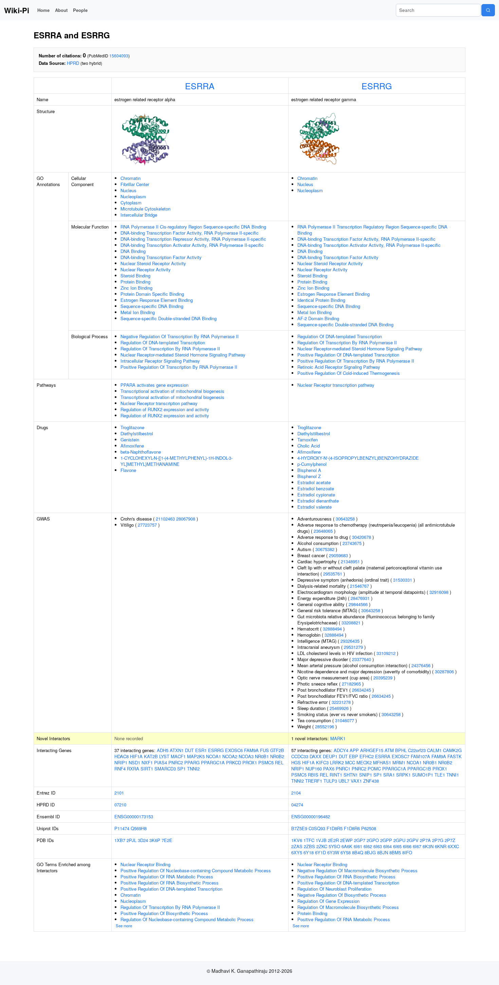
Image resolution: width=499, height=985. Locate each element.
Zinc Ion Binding (136, 288)
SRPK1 (403, 774)
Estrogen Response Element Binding (157, 300)
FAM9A (251, 750)
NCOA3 (246, 756)
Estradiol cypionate (316, 494)
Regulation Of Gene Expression (328, 901)
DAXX (315, 756)
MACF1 (178, 756)
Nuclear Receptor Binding (145, 864)
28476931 (360, 598)
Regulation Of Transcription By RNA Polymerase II (170, 348)
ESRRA (200, 85)
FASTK (454, 756)
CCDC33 (299, 756)
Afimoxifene (132, 445)
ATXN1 (177, 750)
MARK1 (338, 738)
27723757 (147, 525)
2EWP (346, 840)
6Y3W (333, 852)
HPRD (73, 63)
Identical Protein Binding (321, 300)
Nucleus (128, 190)
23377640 (361, 659)
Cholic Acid (308, 445)
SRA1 (389, 774)
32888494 (332, 628)
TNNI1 (452, 774)
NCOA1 (213, 756)
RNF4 (120, 768)
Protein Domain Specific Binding (152, 294)
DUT (189, 750)
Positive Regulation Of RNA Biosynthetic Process (170, 882)
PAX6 (328, 768)
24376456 (420, 665)
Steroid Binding (135, 275)
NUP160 (314, 768)
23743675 (352, 543)
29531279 (353, 647)
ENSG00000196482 (310, 816)
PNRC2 (175, 762)
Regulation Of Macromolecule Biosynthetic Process (348, 907)
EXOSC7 (400, 756)
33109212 (385, 653)
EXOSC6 (234, 750)
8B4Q (357, 852)
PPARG (192, 762)
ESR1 (201, 750)
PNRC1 (343, 768)
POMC (374, 768)
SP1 (181, 768)
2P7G (437, 840)
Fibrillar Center (135, 184)
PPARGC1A (213, 762)
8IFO (407, 852)
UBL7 (343, 781)
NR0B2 (277, 756)
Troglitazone (132, 427)
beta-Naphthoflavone (141, 452)
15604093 (118, 55)
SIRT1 (147, 768)
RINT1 (336, 774)
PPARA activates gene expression (154, 385)
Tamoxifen (307, 439)
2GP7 (359, 840)
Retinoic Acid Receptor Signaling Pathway (338, 367)
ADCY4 (341, 750)
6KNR (440, 846)
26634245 (361, 690)
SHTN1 (351, 774)
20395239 (382, 677)
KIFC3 (322, 762)
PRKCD (233, 762)
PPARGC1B (419, 768)
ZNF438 (371, 781)
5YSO (334, 846)
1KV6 (296, 840)
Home (43, 10)
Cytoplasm (131, 202)
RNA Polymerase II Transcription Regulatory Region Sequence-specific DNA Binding (372, 229)
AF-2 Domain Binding (318, 318)
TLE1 (440, 774)
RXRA (133, 768)
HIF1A (136, 756)
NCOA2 (229, 756)
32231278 (341, 702)
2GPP (386, 840)
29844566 (358, 604)
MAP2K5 (196, 756)
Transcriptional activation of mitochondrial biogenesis (172, 391)
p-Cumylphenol (312, 464)
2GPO (373, 840)
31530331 (402, 580)
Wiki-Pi (16, 10)
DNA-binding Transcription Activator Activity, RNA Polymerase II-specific (192, 245)
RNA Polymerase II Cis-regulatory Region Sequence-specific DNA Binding (193, 226)
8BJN (382, 852)
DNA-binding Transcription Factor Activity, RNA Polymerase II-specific (190, 233)
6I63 (377, 846)
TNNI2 (193, 768)
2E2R (333, 840)
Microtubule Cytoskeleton (145, 208)
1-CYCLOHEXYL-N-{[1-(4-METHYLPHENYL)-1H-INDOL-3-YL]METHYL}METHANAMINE (177, 461)
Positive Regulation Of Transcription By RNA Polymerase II (179, 367)
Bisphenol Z (309, 476)
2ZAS (296, 846)
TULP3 (330, 781)
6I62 (368, 846)
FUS (264, 750)
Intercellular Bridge (139, 215)
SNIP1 (365, 774)
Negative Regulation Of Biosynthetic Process (341, 895)
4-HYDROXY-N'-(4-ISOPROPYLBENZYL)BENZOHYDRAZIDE (358, 458)
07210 (120, 804)
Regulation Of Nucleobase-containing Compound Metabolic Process (187, 919)
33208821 (351, 622)
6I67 (417, 846)
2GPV (413, 840)
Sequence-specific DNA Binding (152, 306)
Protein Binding (135, 281)
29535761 (332, 573)
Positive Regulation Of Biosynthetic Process (164, 913)
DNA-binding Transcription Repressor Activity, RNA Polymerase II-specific (193, 239)
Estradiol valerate (314, 507)
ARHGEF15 (371, 750)
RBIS (313, 774)
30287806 (444, 671)
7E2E (167, 840)
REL (279, 762)
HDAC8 (121, 756)
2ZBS (309, 846)
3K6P (154, 840)
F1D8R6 (352, 828)
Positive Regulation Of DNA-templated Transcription (348, 354)
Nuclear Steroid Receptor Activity (153, 263)
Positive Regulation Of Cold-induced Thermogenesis (348, 373)
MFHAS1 (382, 762)
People (80, 10)
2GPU (399, 840)
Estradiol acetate (314, 482)
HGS (296, 762)
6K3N (428, 846)
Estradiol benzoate (315, 488)
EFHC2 (366, 756)
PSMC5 (266, 762)
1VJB (321, 840)
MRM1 (398, 762)
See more (124, 925)
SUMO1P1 (422, 774)
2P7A (425, 840)
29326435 (349, 641)
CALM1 (434, 750)
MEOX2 (364, 762)
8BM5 (395, 852)
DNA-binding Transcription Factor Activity (161, 257)
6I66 (407, 846)
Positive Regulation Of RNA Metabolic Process (167, 876)
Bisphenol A (309, 470)
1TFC (308, 840)
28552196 (324, 726)
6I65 (397, 846)
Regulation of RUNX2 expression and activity (165, 409)
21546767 (359, 586)
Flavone (128, 470)
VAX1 (356, 781)
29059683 (338, 555)
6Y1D (320, 852)
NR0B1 (262, 756)
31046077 (344, 720)
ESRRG (377, 85)
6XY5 (296, 852)
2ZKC (321, 846)
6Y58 (345, 852)
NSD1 (134, 762)
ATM (389, 750)
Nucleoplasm (133, 196)
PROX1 (249, 762)
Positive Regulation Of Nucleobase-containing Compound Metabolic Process (196, 870)
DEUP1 (330, 756)
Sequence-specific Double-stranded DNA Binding (169, 318)
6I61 (358, 846)
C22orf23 (417, 750)
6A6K (346, 846)
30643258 (345, 518)
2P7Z (450, 840)
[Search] (488, 10)
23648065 (323, 531)
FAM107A (420, 756)
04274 (297, 804)
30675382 (324, 549)
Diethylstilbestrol (137, 433)
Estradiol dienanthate (318, 500)
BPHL (401, 750)
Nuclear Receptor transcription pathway (159, 403)
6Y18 (308, 852)
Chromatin (131, 178)
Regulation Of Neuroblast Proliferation (334, 889)
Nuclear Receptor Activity (146, 269)
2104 (296, 792)
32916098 (438, 592)
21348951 (350, 561)
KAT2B (151, 756)
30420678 (361, 537)
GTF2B (277, 750)
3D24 (143, 840)
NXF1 (147, 762)
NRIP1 (120, 762)
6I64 (387, 846)
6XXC (453, 846)
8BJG (370, 852)
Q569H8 (139, 828)
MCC (350, 762)
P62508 (368, 828)
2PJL (131, 840)
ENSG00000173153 (133, 816)
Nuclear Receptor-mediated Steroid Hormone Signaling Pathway (183, 354)
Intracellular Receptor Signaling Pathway (160, 361)
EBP (353, 756)
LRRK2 (337, 762)
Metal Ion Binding (138, 312)
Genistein (130, 439)
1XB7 (119, 840)
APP (354, 750)
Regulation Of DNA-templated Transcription (163, 342)
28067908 (185, 518)
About (61, 10)
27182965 (351, 683)
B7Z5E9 (299, 828)
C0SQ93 (317, 828)
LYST (164, 756)
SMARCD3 (165, 768)
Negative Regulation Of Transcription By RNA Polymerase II (180, 336)
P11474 (121, 828)
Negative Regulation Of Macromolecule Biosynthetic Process (357, 870)
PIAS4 (160, 762)
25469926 (339, 708)
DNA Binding (133, 251)
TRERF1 (313, 781)
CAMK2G (452, 750)
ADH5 (162, 750)
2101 (119, 792)
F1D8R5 (335, 828)
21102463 (165, 518)
